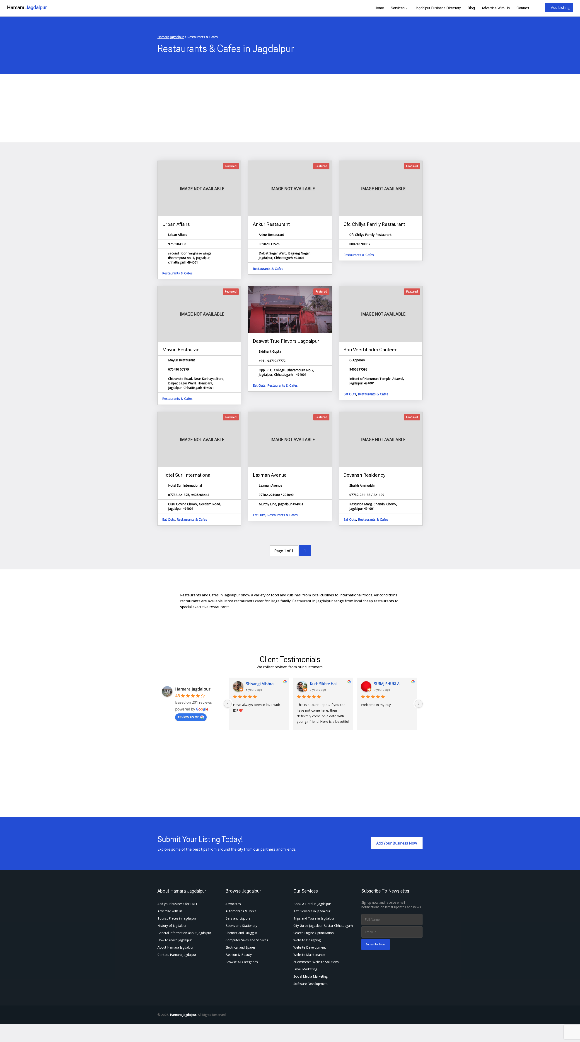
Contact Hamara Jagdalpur (176, 954)
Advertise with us (496, 8)
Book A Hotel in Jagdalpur (312, 904)
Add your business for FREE (177, 904)
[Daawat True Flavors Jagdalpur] (290, 309)
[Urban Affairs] (199, 188)
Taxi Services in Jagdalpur (311, 911)
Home (379, 8)
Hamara (27, 7)
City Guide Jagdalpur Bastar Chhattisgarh (323, 925)
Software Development (310, 983)
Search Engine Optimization (313, 933)
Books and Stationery (241, 925)
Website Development (309, 947)
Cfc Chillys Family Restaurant (374, 224)
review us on (188, 716)
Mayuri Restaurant (181, 349)
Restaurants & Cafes (177, 273)
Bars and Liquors (237, 918)
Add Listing (560, 7)
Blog (471, 8)
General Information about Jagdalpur (184, 933)
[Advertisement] (290, 108)
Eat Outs (259, 385)
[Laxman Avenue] (290, 439)
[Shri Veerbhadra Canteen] (380, 314)
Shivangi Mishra (259, 683)
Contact (523, 8)
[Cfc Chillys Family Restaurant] (380, 188)
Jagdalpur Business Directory (438, 8)
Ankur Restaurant (271, 224)
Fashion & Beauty (238, 954)
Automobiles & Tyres (240, 911)
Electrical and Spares (240, 947)
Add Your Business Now (396, 843)
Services (398, 8)
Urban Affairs (176, 224)
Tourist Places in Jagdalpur (176, 918)
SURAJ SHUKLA (386, 683)
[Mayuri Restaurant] (199, 314)
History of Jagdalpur (171, 925)
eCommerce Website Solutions (316, 962)
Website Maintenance (309, 954)
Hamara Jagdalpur (192, 689)
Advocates (233, 904)
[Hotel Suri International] (199, 439)
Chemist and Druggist (241, 933)
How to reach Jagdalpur (174, 940)
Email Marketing (305, 969)
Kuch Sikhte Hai (323, 683)
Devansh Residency (364, 475)
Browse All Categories (241, 962)
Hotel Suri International (186, 475)
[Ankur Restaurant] (290, 188)
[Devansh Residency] (380, 439)
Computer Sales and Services (246, 940)
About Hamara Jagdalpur (175, 947)
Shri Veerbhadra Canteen (370, 349)
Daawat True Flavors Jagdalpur (286, 341)
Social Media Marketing (310, 976)
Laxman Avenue (270, 475)
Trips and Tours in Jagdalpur (313, 918)
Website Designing (307, 940)
